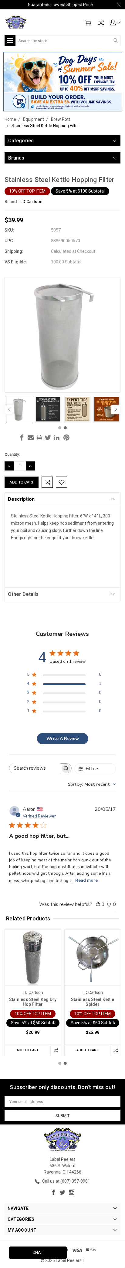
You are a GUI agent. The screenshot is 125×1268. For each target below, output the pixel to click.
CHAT (37, 1252)
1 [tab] (59, 427)
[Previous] (9, 409)
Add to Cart (28, 1050)
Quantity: (12, 454)
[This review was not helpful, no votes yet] (109, 904)
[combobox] (92, 784)
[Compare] (100, 22)
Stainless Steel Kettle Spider (92, 1002)
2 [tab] (65, 427)
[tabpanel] (19, 409)
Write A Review (62, 738)
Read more (86, 880)
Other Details (23, 594)
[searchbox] (34, 768)
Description (21, 499)
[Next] (115, 409)
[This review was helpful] (98, 904)
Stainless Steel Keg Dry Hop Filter (33, 1002)
